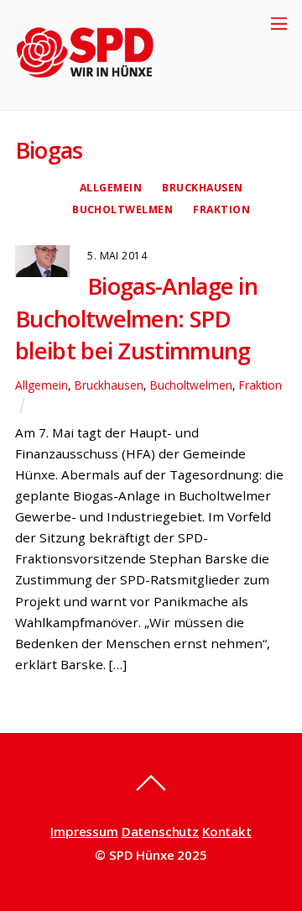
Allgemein (111, 188)
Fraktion (221, 209)
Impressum (84, 831)
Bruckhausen (202, 188)
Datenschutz (160, 831)
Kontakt (227, 831)
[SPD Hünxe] (97, 88)
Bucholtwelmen (122, 209)
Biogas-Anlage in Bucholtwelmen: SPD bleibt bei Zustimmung (136, 318)
